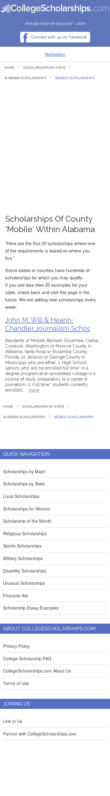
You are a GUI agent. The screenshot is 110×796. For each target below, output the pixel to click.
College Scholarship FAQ (27, 658)
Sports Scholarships (22, 546)
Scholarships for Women (26, 509)
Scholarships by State (24, 484)
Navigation (55, 54)
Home (9, 67)
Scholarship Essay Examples (31, 608)
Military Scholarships (23, 558)
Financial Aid (15, 595)
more (33, 390)
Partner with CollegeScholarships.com (39, 734)
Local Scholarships (21, 496)
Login (80, 24)
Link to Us (12, 721)
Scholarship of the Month (27, 521)
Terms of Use (16, 683)
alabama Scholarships (25, 77)
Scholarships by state (44, 67)
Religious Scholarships (25, 533)
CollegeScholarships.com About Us (37, 671)
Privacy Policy (16, 646)
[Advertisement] (55, 147)
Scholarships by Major (24, 471)
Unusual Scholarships (24, 583)
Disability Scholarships (24, 571)
